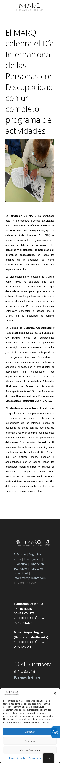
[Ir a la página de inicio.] (30, 7)
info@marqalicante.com (30, 578)
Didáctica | (22, 564)
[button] (55, 693)
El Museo (20, 554)
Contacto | (22, 568)
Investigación (32, 559)
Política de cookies (18, 758)
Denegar (30, 741)
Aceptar (30, 731)
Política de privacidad (39, 758)
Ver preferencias (30, 750)
